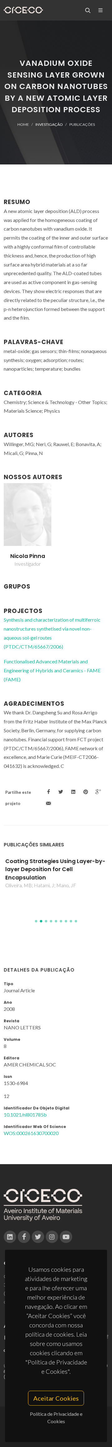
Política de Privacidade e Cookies (56, 1417)
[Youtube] (66, 1237)
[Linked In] (10, 1237)
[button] (36, 921)
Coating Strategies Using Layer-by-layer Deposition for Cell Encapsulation (55, 869)
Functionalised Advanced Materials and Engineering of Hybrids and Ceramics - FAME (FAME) (52, 670)
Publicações (82, 124)
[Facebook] (24, 1237)
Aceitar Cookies (56, 1398)
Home (23, 124)
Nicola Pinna (27, 556)
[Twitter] (38, 1237)
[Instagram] (52, 1237)
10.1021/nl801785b (25, 1114)
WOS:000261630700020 (31, 1133)
